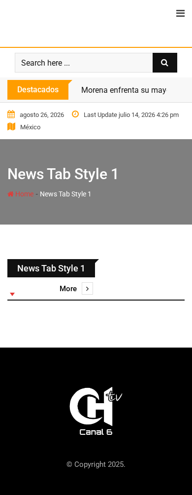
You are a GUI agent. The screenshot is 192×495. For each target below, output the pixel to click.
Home (23, 194)
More (68, 288)
